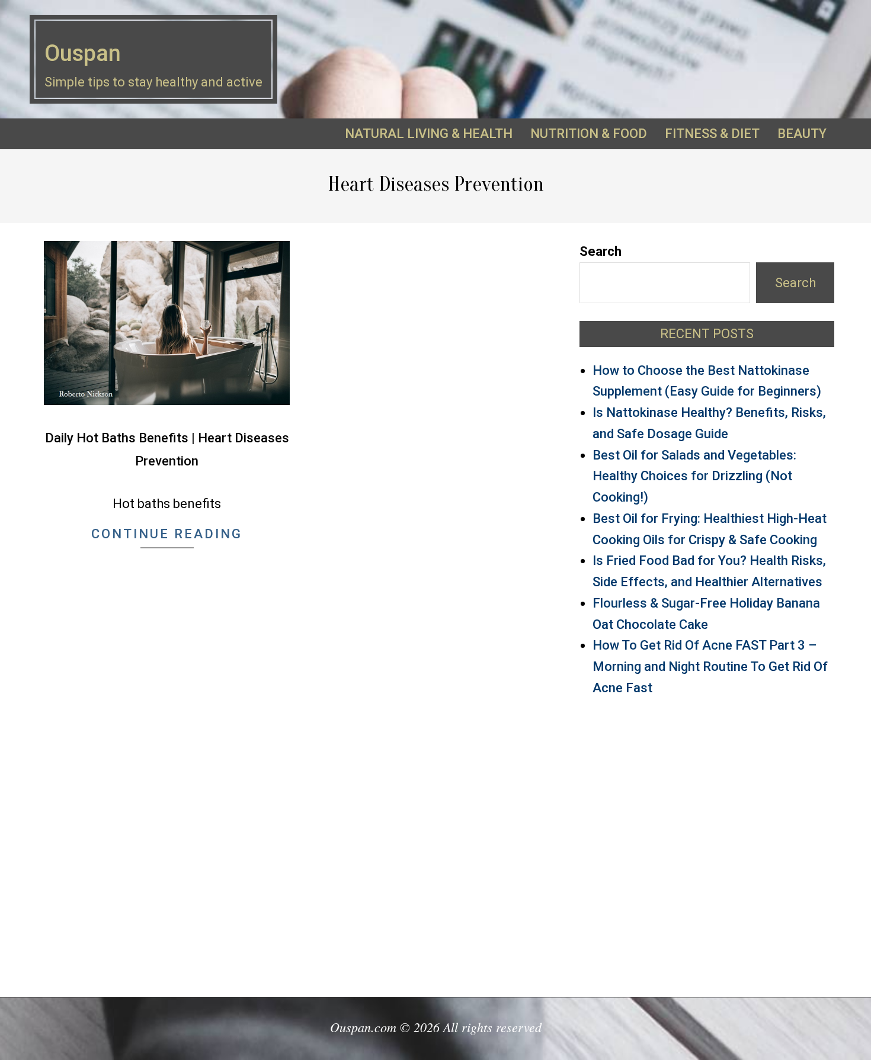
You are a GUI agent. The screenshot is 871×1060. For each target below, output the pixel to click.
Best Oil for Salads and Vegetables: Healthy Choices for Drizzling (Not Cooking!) (694, 476)
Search (600, 251)
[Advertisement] (706, 841)
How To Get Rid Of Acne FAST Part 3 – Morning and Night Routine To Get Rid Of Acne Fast (710, 666)
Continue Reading (166, 533)
